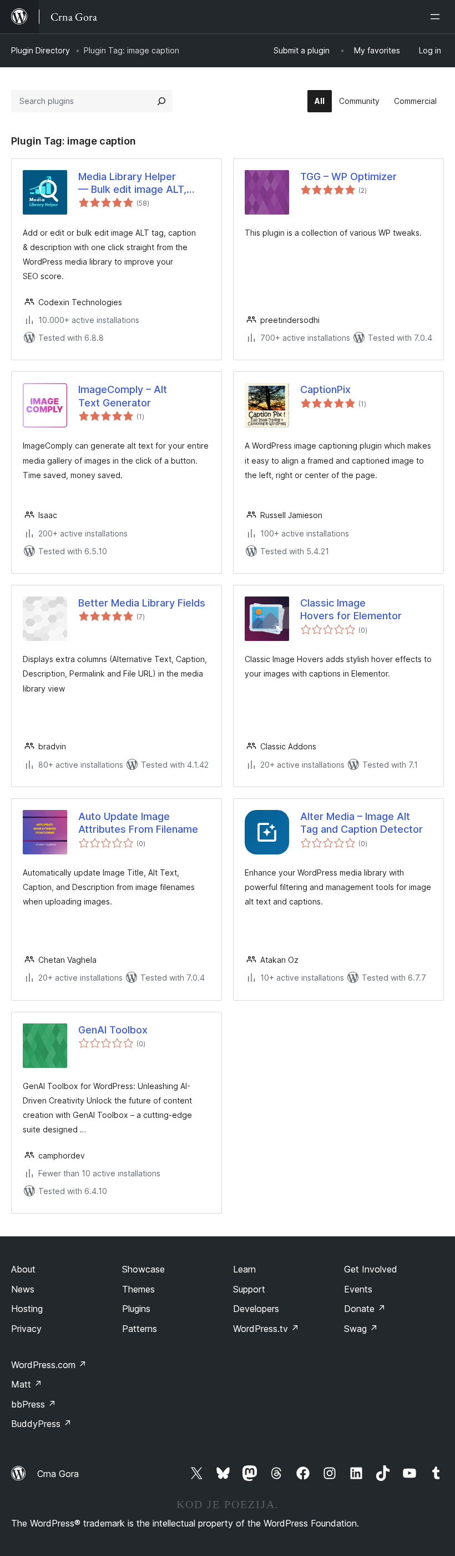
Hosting (27, 1308)
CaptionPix (325, 389)
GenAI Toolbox (113, 1030)
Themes (138, 1289)
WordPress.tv (266, 1328)
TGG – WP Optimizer (348, 176)
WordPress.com (49, 1364)
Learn (244, 1269)
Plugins (136, 1308)
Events (358, 1289)
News (22, 1289)
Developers (256, 1308)
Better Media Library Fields (141, 603)
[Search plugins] (161, 101)
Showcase (143, 1269)
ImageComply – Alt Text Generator (122, 396)
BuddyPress (41, 1423)
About (23, 1269)
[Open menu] (437, 16)
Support (249, 1289)
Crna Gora (58, 1473)
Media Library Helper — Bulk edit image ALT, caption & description (132, 183)
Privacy (26, 1328)
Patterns (139, 1328)
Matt (26, 1384)
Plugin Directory (40, 50)
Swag (361, 1328)
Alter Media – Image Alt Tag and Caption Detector (361, 823)
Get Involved (370, 1269)
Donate (365, 1308)
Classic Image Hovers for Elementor (351, 609)
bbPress (33, 1404)
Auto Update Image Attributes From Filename (138, 823)
